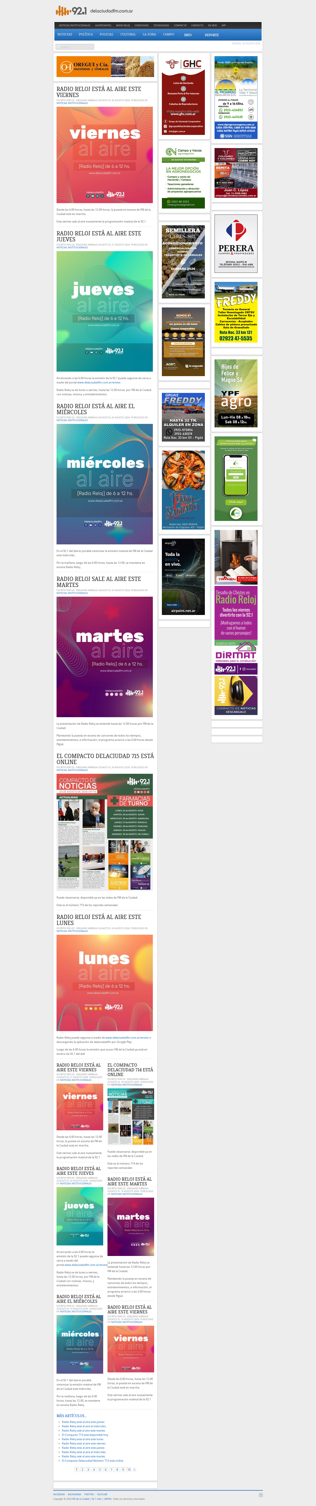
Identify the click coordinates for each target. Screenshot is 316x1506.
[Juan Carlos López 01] (236, 196)
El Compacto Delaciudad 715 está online (105, 759)
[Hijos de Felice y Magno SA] (236, 426)
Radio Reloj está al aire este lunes (99, 920)
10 (128, 1469)
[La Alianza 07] (183, 375)
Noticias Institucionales (72, 103)
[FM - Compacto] (236, 714)
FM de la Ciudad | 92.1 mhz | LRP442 (92, 1499)
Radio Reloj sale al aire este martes (99, 582)
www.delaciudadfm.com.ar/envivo (99, 382)
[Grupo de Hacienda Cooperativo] (183, 134)
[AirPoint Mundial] (183, 614)
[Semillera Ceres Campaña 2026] (183, 297)
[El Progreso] (236, 138)
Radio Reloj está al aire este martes (129, 1181)
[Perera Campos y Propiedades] (236, 271)
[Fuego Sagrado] (183, 528)
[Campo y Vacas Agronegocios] (183, 207)
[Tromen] (236, 583)
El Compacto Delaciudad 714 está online (130, 1069)
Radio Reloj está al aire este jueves (99, 236)
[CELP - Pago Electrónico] (236, 520)
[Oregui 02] (105, 76)
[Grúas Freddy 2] (183, 440)
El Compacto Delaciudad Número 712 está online (92, 1460)
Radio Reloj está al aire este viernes (99, 92)
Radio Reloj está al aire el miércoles (96, 409)
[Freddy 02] (236, 341)
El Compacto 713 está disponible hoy (85, 1434)
